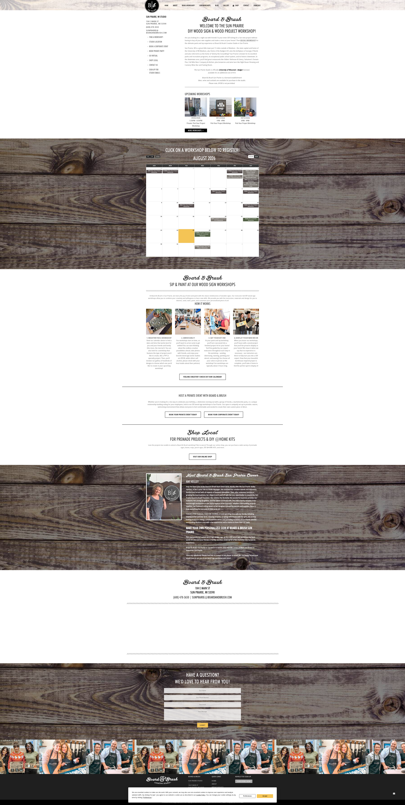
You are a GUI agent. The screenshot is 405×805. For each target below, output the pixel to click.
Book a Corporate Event (158, 46)
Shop (237, 5)
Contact (246, 5)
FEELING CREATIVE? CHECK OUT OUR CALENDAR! (202, 377)
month (251, 156)
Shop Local (153, 60)
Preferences (247, 796)
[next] (152, 156)
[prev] (148, 156)
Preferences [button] (147, 797)
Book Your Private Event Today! (183, 414)
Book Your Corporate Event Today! (223, 414)
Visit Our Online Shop (202, 457)
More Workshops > (196, 130)
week (256, 156)
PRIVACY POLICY (217, 787)
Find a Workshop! (156, 37)
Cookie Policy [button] (200, 795)
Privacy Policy (211, 730)
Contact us (153, 65)
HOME (214, 781)
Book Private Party (156, 51)
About (175, 5)
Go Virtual (153, 55)
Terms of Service (225, 730)
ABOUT (214, 784)
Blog (217, 5)
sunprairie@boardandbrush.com (156, 31)
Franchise (257, 5)
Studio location (155, 42)
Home (166, 5)
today (158, 156)
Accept (265, 796)
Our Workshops (205, 5)
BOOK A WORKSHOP (248, 40)
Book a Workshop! (188, 5)
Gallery (226, 5)
